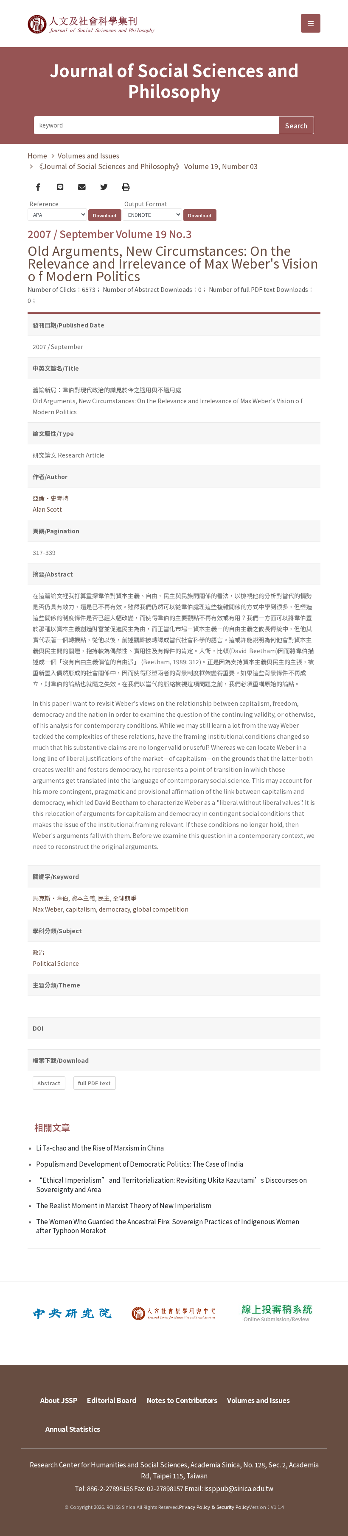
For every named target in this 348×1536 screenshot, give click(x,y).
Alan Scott (47, 509)
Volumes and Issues (88, 155)
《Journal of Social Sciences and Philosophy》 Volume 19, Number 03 (147, 166)
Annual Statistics (72, 1429)
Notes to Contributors (182, 1400)
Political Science (56, 963)
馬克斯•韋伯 (50, 898)
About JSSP (58, 1400)
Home (37, 155)
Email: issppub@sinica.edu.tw (229, 1488)
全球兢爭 (125, 898)
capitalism (81, 909)
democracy (114, 909)
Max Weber (48, 909)
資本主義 (83, 898)
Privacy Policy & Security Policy (214, 1506)
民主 (104, 898)
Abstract (48, 1083)
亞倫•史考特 (50, 498)
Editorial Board (112, 1400)
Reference (44, 204)
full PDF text (94, 1083)
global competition (160, 909)
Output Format (145, 204)
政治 (39, 952)
